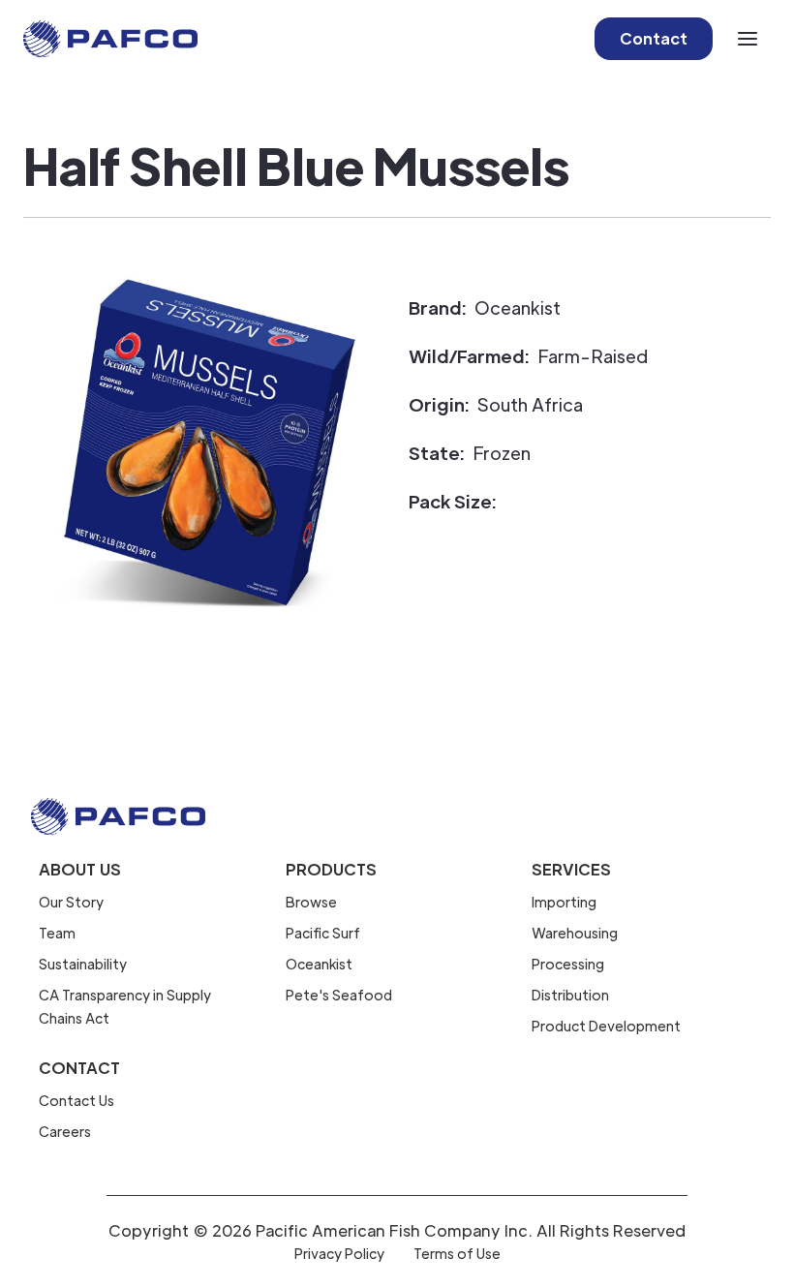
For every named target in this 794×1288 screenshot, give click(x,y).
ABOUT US (80, 869)
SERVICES (571, 869)
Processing (568, 963)
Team (57, 932)
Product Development (606, 1025)
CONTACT (79, 1068)
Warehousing (575, 932)
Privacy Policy (339, 1253)
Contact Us (76, 1100)
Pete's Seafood (339, 994)
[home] (110, 38)
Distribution (570, 994)
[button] (747, 38)
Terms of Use (457, 1253)
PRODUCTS (331, 869)
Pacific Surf (323, 932)
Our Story (71, 901)
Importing (564, 901)
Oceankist (319, 963)
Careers (65, 1131)
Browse (311, 901)
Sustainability (83, 963)
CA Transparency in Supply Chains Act (125, 1006)
